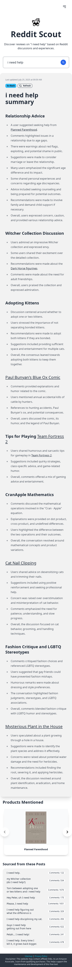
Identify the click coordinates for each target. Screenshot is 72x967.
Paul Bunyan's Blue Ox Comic (32, 377)
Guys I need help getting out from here (35, 926)
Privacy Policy (41, 956)
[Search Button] (63, 62)
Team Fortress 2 (41, 455)
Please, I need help (35, 903)
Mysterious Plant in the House (34, 726)
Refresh (27, 85)
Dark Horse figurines (24, 268)
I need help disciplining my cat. (35, 919)
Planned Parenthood (24, 130)
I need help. (35, 872)
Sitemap (28, 956)
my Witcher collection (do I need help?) (35, 880)
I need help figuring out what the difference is (35, 911)
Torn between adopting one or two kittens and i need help (35, 890)
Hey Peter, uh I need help (35, 897)
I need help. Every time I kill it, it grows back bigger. (35, 942)
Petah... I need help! (35, 934)
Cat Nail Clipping (20, 563)
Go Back (11, 85)
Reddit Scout (36, 34)
